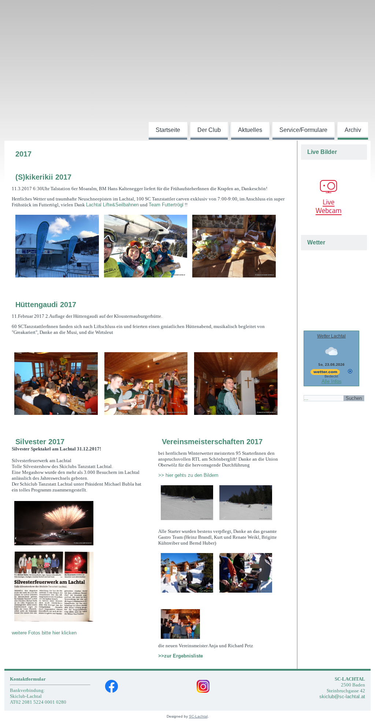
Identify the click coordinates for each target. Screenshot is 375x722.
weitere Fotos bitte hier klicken (44, 633)
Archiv (353, 130)
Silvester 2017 (39, 442)
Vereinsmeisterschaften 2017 (212, 442)
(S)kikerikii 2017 (43, 177)
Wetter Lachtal (331, 336)
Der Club (209, 130)
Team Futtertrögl (166, 204)
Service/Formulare (303, 130)
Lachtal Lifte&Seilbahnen (112, 204)
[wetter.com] (325, 376)
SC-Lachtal (198, 716)
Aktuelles (250, 130)
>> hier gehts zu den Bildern (189, 475)
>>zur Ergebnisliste (180, 656)
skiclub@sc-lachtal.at (342, 696)
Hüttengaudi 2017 (45, 305)
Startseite (168, 130)
